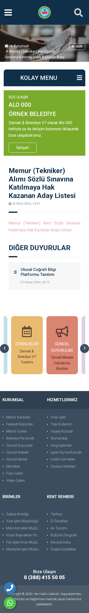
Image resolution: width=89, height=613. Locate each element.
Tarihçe (56, 514)
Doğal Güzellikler (63, 549)
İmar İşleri (58, 417)
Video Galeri (15, 480)
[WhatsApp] (10, 603)
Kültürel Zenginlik (64, 535)
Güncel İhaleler (17, 452)
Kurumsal (21, 46)
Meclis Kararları (18, 417)
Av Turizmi (59, 528)
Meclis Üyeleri (16, 431)
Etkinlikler (13, 466)
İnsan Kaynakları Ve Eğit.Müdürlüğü (24, 535)
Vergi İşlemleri (61, 445)
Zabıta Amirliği (17, 514)
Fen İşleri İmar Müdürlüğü (24, 542)
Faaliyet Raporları (19, 424)
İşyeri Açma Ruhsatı (66, 452)
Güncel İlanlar (16, 459)
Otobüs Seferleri (63, 466)
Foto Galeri (14, 473)
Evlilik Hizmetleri (63, 459)
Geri (79, 46)
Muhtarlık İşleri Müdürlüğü (24, 549)
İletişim (22, 147)
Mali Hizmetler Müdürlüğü (24, 528)
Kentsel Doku (61, 542)
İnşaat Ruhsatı (62, 431)
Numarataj (59, 438)
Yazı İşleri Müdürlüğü (22, 521)
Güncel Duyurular (19, 445)
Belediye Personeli (20, 438)
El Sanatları (59, 521)
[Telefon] (10, 588)
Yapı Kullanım (61, 424)
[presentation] (4, 348)
